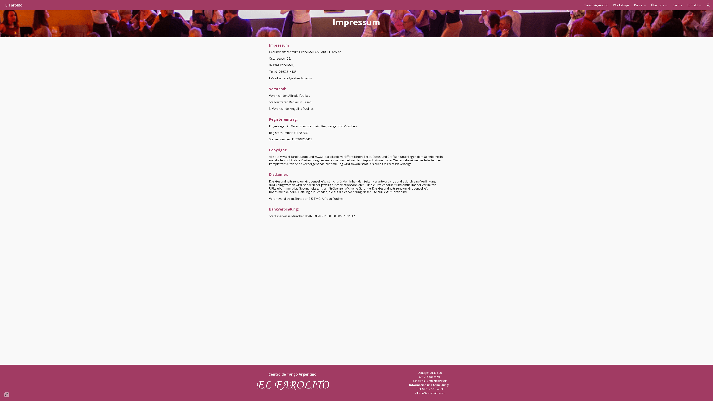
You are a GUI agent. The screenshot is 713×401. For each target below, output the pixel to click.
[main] (356, 24)
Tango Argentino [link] (596, 5)
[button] (708, 5)
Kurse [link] (638, 5)
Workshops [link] (621, 5)
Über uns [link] (657, 5)
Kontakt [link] (692, 5)
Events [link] (677, 5)
